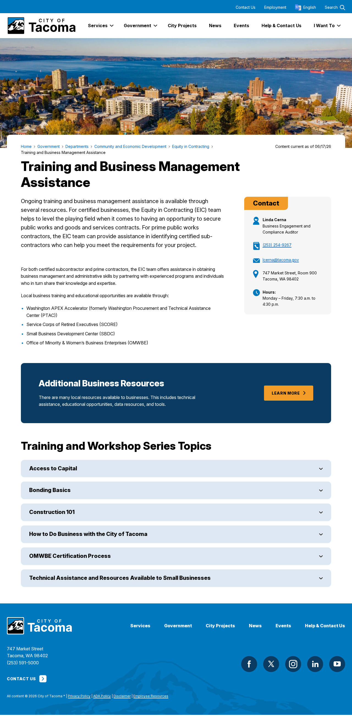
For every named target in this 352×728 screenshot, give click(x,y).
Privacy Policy (79, 696)
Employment (275, 7)
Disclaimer (122, 696)
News (255, 625)
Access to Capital (53, 468)
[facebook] (249, 664)
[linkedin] (315, 664)
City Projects (220, 625)
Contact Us (245, 7)
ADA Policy (102, 696)
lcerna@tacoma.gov (281, 259)
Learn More (286, 393)
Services (140, 625)
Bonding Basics (50, 490)
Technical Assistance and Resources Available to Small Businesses (120, 578)
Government (178, 625)
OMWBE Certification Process (70, 556)
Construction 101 (52, 512)
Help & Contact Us (325, 625)
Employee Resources (150, 696)
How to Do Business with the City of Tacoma (88, 534)
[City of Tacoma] (41, 25)
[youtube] (337, 664)
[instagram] (293, 664)
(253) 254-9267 (277, 245)
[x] (271, 664)
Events (283, 625)
